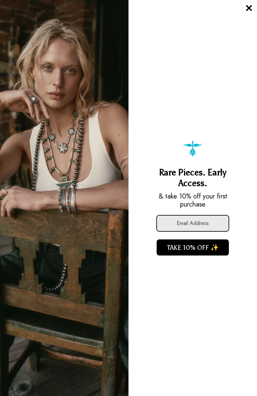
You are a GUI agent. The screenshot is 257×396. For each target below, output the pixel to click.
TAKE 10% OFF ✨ (193, 247)
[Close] (249, 8)
